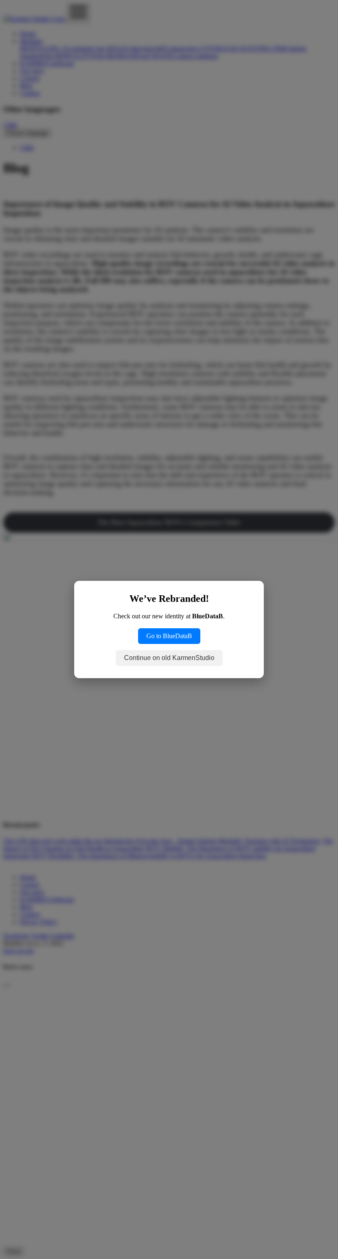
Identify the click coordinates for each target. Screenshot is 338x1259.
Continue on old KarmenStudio (169, 657)
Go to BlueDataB (169, 635)
